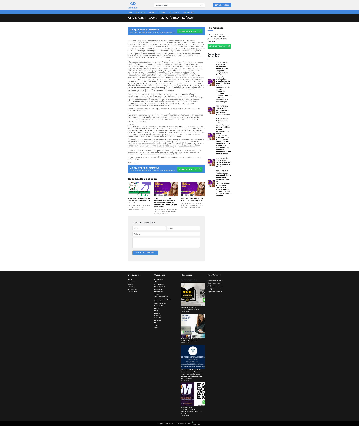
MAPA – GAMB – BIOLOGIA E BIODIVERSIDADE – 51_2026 (192, 199)
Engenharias (158, 291)
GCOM (156, 294)
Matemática (158, 318)
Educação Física (159, 287)
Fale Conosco (223, 5)
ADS (155, 282)
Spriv (156, 328)
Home (131, 12)
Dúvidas (151, 12)
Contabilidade (159, 284)
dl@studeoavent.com (215, 292)
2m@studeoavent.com (215, 280)
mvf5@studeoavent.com (216, 289)
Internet (157, 308)
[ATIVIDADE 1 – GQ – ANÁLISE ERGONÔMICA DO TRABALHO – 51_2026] (139, 189)
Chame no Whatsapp (188, 31)
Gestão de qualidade (161, 296)
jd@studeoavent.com (215, 283)
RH (155, 323)
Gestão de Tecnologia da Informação (162, 300)
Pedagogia (157, 320)
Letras (156, 311)
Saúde (156, 325)
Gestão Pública (159, 306)
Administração (159, 279)
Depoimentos (174, 12)
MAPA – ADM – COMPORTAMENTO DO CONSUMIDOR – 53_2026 (223, 163)
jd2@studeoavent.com (215, 286)
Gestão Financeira (160, 303)
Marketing (157, 315)
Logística (157, 313)
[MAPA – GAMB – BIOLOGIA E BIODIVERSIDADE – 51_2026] (193, 189)
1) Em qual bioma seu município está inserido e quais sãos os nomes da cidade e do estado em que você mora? (165, 203)
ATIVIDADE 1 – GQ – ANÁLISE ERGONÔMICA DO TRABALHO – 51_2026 (139, 201)
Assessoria (140, 12)
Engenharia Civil (159, 289)
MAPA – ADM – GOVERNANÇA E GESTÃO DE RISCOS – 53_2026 (223, 111)
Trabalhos (162, 12)
